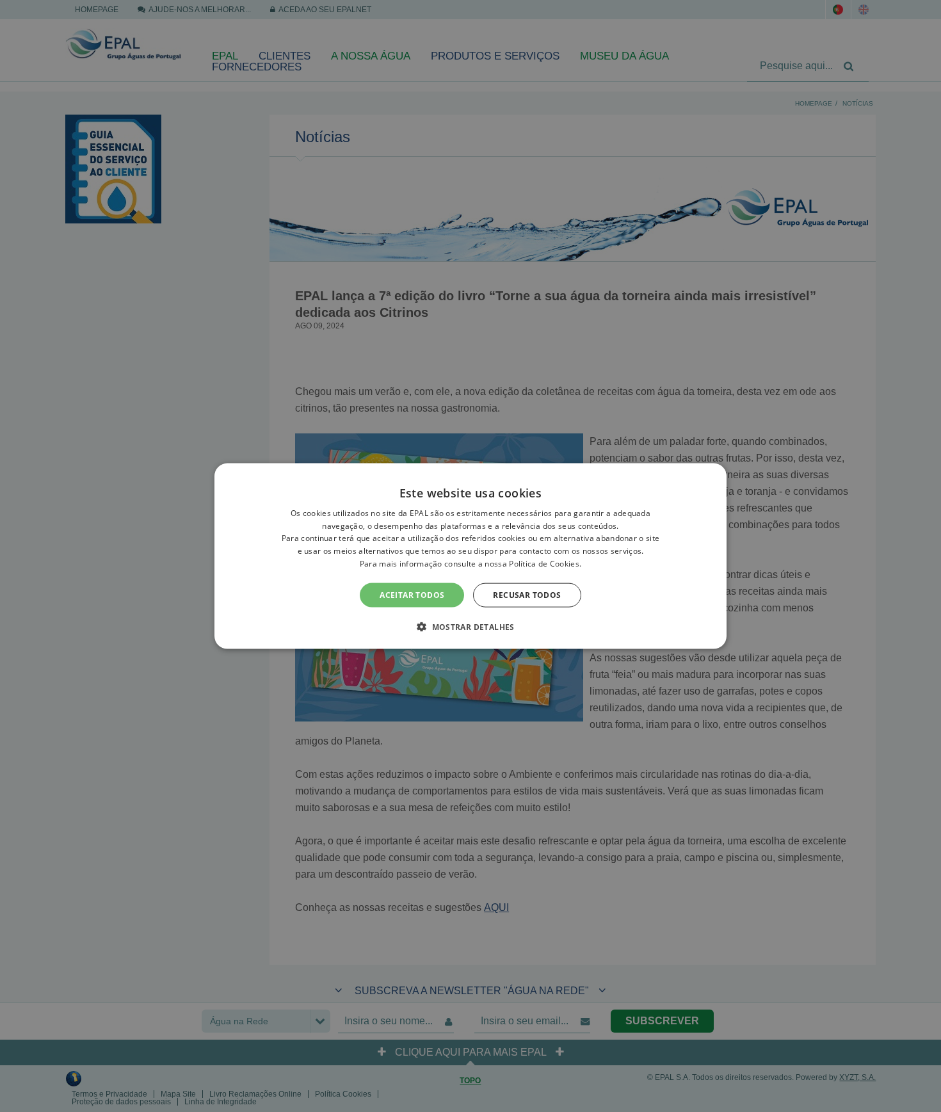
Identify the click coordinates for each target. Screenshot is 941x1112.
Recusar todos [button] (527, 594)
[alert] (470, 556)
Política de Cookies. (545, 563)
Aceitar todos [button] (412, 594)
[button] (470, 626)
